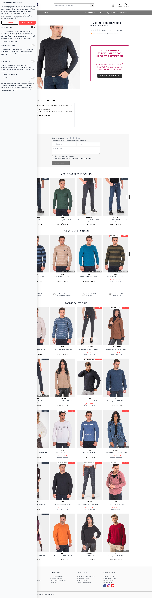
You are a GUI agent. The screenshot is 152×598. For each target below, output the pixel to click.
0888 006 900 (84, 578)
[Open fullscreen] (56, 57)
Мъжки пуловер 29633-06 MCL (115, 276)
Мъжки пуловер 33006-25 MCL (63, 219)
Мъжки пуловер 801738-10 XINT (63, 556)
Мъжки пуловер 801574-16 (89, 401)
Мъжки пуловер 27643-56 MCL (89, 276)
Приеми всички (27, 22)
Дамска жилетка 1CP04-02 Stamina (62, 401)
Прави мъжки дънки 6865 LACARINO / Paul (89, 220)
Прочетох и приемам (74, 158)
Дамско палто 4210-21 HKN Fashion (116, 349)
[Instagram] (108, 585)
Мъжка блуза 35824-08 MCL (89, 452)
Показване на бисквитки (9, 41)
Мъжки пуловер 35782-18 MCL (116, 401)
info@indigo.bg (86, 582)
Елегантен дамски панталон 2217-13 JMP (89, 504)
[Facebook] (104, 585)
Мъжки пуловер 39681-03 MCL (63, 276)
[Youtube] (112, 585)
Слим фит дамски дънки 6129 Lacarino (89, 349)
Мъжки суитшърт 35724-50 (116, 504)
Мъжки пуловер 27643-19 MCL (116, 556)
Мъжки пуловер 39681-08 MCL (63, 349)
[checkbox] (33, 27)
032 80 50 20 (86, 580)
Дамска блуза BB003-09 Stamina (89, 556)
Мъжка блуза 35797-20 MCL (63, 452)
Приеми (10, 22)
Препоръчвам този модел (64, 156)
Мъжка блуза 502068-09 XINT (62, 504)
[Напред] (78, 57)
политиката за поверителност (82, 158)
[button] (101, 30)
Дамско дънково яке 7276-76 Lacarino (116, 452)
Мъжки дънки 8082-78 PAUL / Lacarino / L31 (115, 220)
